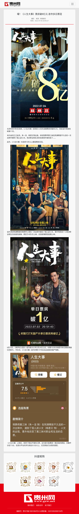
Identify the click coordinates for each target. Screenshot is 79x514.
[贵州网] (12, 4)
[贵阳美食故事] (39, 481)
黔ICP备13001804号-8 (31, 511)
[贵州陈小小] (68, 467)
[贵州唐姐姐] (54, 467)
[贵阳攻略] (39, 467)
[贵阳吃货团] (11, 467)
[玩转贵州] (25, 467)
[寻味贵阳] (54, 481)
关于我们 (48, 505)
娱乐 (32, 19)
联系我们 (31, 505)
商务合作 (39, 505)
